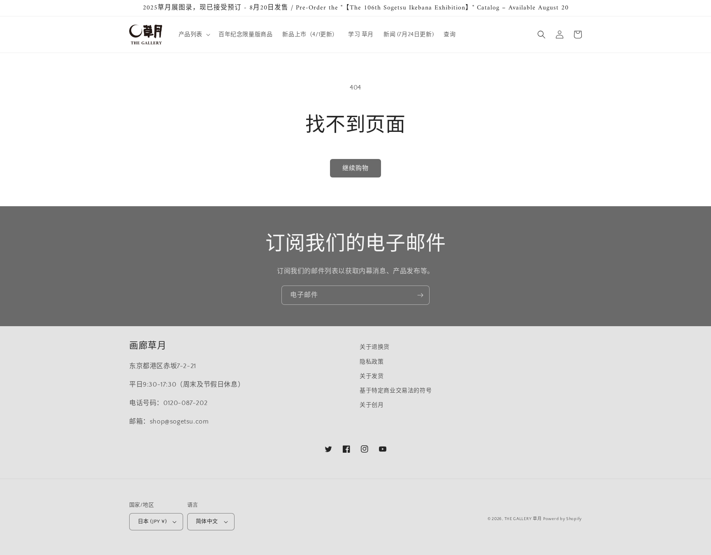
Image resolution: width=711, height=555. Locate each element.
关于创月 (371, 405)
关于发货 (371, 376)
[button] (194, 34)
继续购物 (355, 168)
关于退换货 (375, 347)
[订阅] (420, 295)
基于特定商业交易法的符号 (396, 390)
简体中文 (207, 521)
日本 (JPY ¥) (152, 521)
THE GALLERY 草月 (523, 519)
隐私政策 (371, 362)
